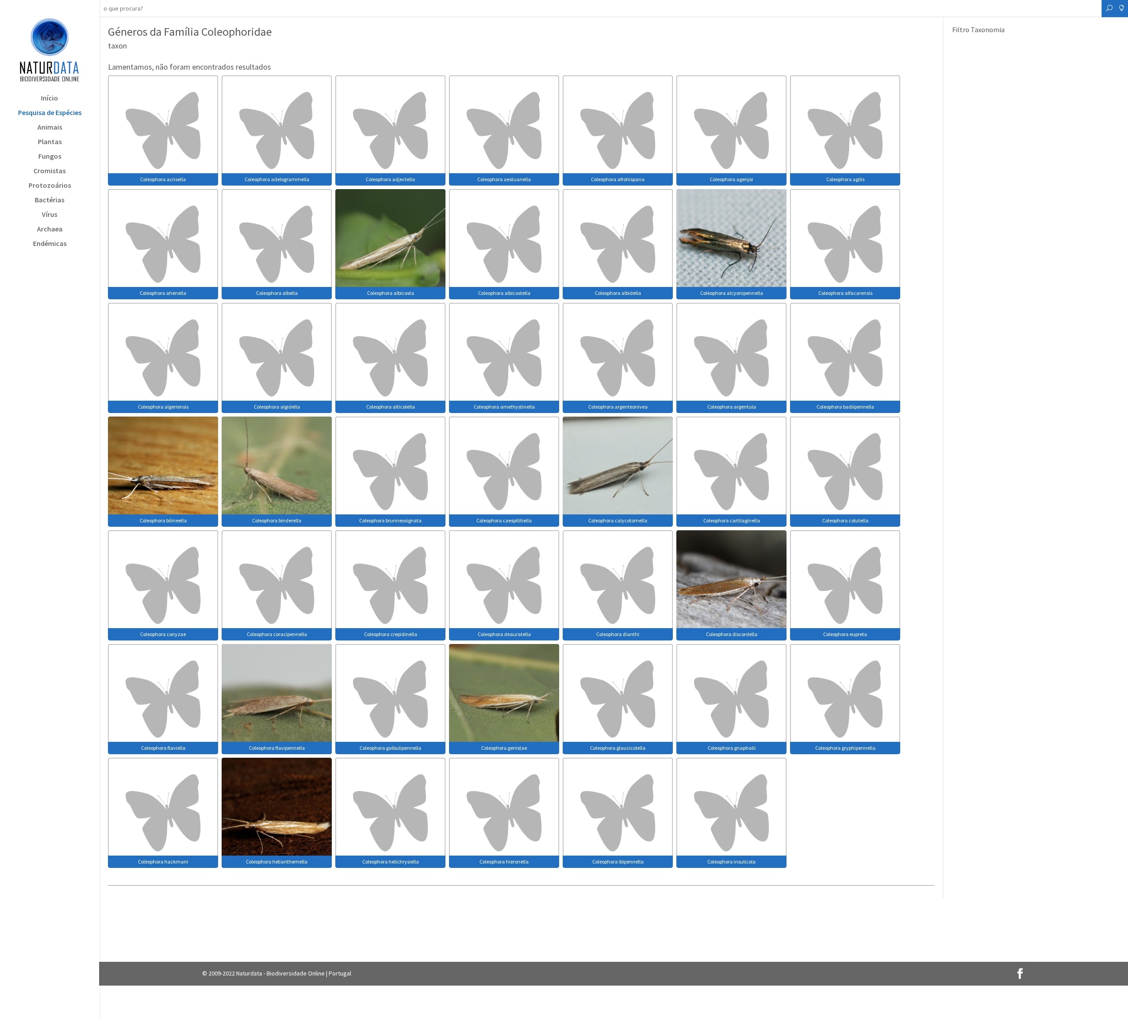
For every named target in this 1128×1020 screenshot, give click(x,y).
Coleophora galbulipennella (390, 748)
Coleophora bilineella (163, 520)
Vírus (49, 215)
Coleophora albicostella (504, 293)
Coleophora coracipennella (277, 634)
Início (49, 98)
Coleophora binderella (276, 520)
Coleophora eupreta (845, 634)
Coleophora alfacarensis (845, 293)
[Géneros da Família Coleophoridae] (163, 130)
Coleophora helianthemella (277, 861)
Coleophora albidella (618, 293)
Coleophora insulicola (731, 861)
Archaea (50, 229)
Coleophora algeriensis (163, 406)
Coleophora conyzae (163, 634)
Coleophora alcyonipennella (731, 293)
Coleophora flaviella (163, 748)
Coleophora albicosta (390, 293)
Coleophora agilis (845, 179)
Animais (49, 127)
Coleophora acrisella (163, 179)
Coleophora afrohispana (618, 179)
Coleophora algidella (277, 406)
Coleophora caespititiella (504, 520)
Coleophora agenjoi (731, 179)
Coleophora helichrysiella (390, 861)
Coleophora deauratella (504, 634)
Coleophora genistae (504, 748)
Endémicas (50, 244)
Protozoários (50, 186)
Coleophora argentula (731, 406)
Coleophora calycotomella (617, 520)
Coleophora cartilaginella (731, 520)
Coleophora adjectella (390, 179)
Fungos (49, 156)
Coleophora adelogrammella (277, 179)
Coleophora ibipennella (618, 861)
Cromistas (49, 171)
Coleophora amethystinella (504, 406)
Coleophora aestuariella (504, 179)
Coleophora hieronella (504, 861)
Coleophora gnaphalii (732, 748)
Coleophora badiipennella (845, 406)
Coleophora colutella (845, 520)
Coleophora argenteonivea (618, 406)
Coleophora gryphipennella (845, 748)
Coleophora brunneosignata (390, 520)
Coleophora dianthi (617, 634)
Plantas (50, 142)
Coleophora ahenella (163, 293)
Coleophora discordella (731, 634)
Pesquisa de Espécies (50, 113)
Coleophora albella (277, 293)
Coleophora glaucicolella (618, 748)
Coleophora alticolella (390, 406)
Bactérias (49, 200)
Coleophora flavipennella (277, 748)
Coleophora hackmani (163, 861)
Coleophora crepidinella (390, 634)
